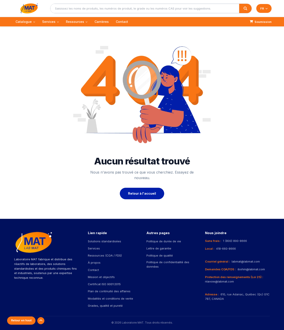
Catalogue (24, 22)
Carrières (102, 22)
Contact (122, 22)
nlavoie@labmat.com (219, 281)
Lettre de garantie (158, 248)
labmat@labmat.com (246, 261)
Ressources (75, 22)
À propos (94, 262)
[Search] (245, 8)
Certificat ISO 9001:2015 (104, 284)
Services (48, 22)
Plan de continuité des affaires (109, 291)
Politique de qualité (159, 255)
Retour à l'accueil (142, 193)
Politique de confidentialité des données (167, 264)
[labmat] (29, 8)
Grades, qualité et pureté (105, 305)
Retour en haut (21, 320)
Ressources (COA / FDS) (105, 255)
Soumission (263, 22)
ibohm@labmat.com (251, 269)
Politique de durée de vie (163, 241)
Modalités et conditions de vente (110, 298)
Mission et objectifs (101, 277)
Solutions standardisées (104, 241)
